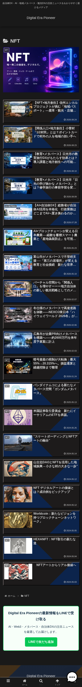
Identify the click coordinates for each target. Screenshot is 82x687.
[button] (74, 537)
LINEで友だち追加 (41, 641)
